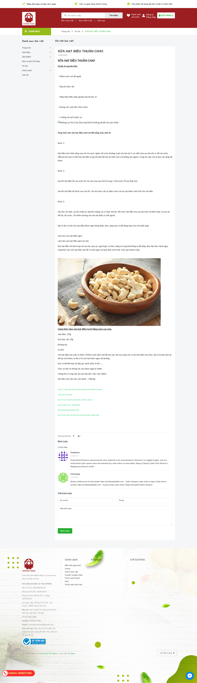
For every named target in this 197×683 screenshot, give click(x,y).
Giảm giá (101, 20)
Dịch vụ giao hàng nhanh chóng (93, 4)
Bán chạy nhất (67, 20)
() (167, 15)
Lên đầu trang (166, 653)
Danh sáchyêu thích (136, 15)
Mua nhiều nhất (85, 20)
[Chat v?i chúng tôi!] (190, 676)
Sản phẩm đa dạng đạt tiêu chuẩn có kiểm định (152, 4)
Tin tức (25, 66)
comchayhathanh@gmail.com (40, 624)
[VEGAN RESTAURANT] (29, 565)
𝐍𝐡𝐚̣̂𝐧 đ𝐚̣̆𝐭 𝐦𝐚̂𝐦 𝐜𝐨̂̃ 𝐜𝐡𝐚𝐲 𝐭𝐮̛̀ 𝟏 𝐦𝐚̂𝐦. (42, 4)
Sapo (73, 653)
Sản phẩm (26, 57)
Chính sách (27, 70)
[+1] (79, 436)
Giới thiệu (26, 52)
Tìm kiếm (113, 15)
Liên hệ (25, 75)
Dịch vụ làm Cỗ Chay (31, 61)
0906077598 (35, 621)
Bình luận (65, 531)
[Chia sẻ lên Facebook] (74, 436)
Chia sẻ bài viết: (64, 436)
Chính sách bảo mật (73, 584)
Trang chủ (26, 48)
